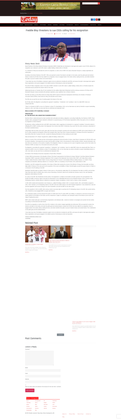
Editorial (62, 24)
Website (27, 379)
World (36, 24)
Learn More (23, 10)
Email (26, 373)
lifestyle (27, 406)
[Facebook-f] (92, 20)
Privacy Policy (72, 414)
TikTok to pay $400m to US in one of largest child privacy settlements (83, 322)
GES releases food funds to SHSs (35, 13)
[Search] (99, 3)
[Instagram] (99, 20)
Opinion (27, 404)
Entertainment (84, 24)
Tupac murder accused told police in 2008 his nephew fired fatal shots (59, 241)
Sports (49, 24)
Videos (99, 24)
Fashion (45, 406)
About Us (64, 414)
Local (53, 404)
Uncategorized (37, 400)
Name (26, 367)
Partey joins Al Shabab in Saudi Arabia (34, 244)
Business (55, 24)
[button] (60, 335)
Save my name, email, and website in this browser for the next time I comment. (43, 386)
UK (44, 400)
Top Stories (43, 24)
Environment (54, 406)
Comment (27, 349)
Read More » (27, 252)
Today (21, 24)
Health (76, 24)
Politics (53, 402)
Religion (45, 402)
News (36, 404)
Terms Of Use (80, 414)
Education (93, 24)
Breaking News (29, 24)
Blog (36, 410)
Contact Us (88, 414)
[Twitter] (94, 20)
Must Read (46, 404)
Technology (69, 24)
